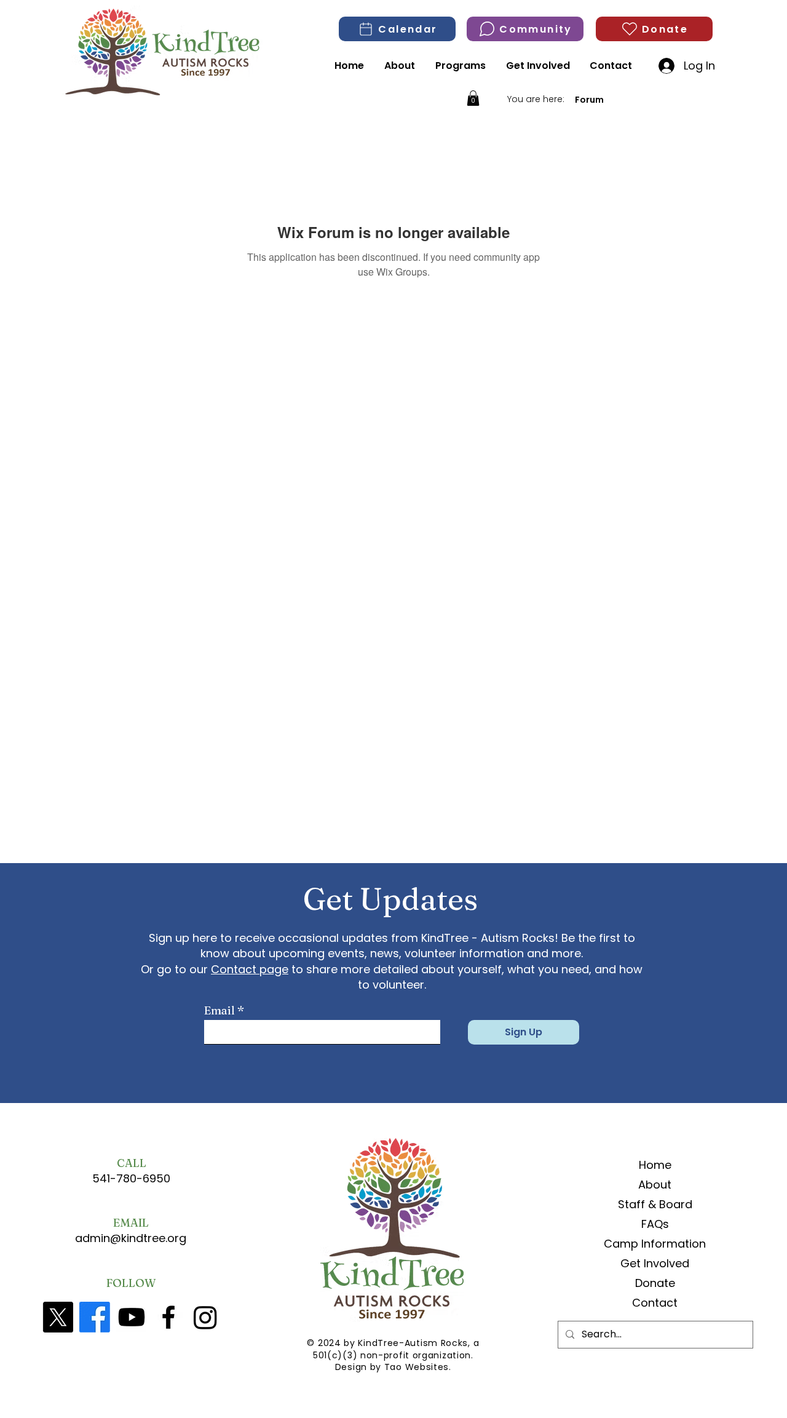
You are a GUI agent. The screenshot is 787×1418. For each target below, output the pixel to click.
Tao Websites (416, 1367)
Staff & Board (655, 1204)
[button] (473, 98)
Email (219, 1010)
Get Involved (654, 1263)
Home (655, 1165)
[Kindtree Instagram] (205, 1317)
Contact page (249, 969)
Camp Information (655, 1243)
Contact (655, 1302)
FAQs (655, 1224)
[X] (57, 1317)
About (654, 1184)
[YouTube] (131, 1317)
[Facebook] (94, 1317)
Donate (655, 1283)
